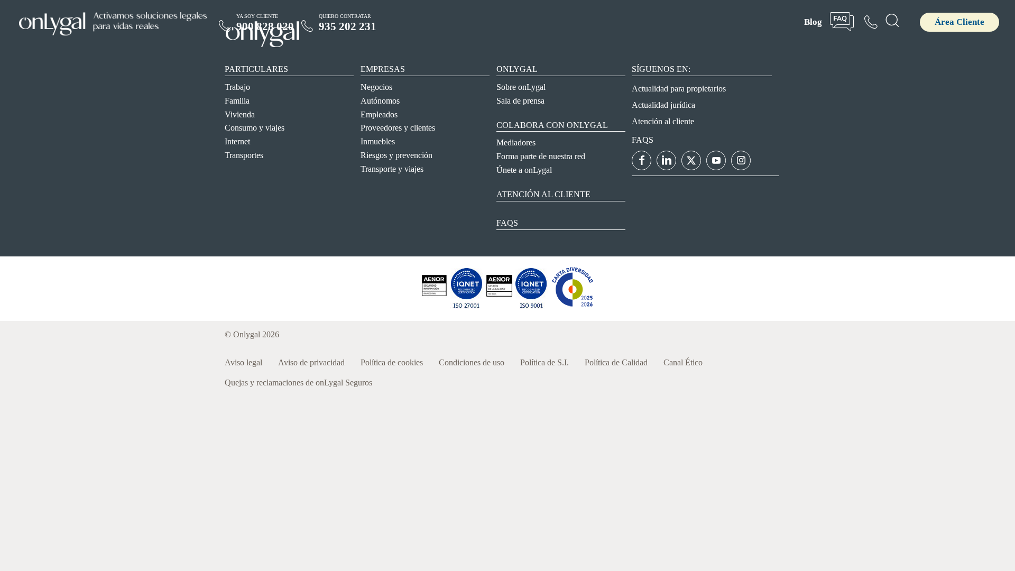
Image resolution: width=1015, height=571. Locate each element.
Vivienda (240, 114)
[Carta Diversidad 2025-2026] (572, 306)
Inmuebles (378, 141)
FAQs (507, 222)
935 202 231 (347, 26)
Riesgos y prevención (396, 155)
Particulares (256, 69)
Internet (237, 141)
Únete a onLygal (524, 169)
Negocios (376, 86)
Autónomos (380, 100)
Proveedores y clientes (398, 127)
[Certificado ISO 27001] (434, 306)
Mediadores (516, 142)
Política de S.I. (544, 362)
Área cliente (959, 22)
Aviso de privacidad (311, 362)
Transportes (244, 155)
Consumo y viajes (254, 127)
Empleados (379, 114)
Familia (237, 100)
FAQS (642, 139)
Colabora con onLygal (552, 125)
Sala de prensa (520, 100)
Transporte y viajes (392, 168)
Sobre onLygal (521, 86)
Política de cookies (392, 362)
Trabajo (237, 86)
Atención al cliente (543, 194)
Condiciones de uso (471, 362)
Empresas (383, 69)
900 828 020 (265, 26)
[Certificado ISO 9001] (466, 306)
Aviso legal (243, 362)
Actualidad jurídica (663, 104)
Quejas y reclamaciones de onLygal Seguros (298, 382)
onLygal (517, 69)
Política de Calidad (616, 362)
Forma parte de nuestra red (540, 156)
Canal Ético (683, 362)
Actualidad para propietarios (679, 88)
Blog (813, 22)
